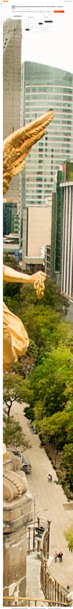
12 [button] (34, 23)
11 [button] (32, 23)
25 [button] (32, 27)
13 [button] (36, 23)
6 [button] (41, 23)
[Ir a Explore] (1, 14)
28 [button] (24, 29)
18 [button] (32, 25)
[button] (1, 1)
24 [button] (30, 27)
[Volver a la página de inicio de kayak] (5, 1)
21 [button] (24, 27)
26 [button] (34, 27)
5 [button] (39, 23)
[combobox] (14, 9)
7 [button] (24, 23)
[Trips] (1, 20)
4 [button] (32, 21)
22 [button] (26, 27)
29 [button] (26, 29)
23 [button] (28, 27)
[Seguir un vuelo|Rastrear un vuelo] (1, 16)
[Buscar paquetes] (1, 9)
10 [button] (30, 23)
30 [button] (28, 29)
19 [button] (34, 25)
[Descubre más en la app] (1, 11)
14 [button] (24, 25)
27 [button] (36, 27)
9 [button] (28, 23)
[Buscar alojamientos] (1, 5)
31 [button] (49, 29)
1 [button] (26, 21)
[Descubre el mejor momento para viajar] (1, 17)
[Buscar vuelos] (1, 4)
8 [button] (26, 23)
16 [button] (28, 25)
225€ (13, 6)
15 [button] (26, 25)
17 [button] (30, 25)
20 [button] (36, 25)
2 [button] (28, 21)
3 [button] (30, 21)
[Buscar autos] (1, 7)
